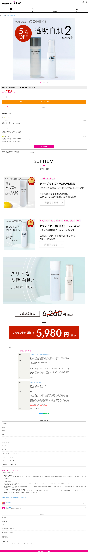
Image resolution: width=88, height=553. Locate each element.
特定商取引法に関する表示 (7, 532)
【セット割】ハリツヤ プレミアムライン (10, 453)
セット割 (3, 15)
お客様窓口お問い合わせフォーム (6, 537)
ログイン (4, 517)
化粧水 (3, 427)
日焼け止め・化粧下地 (6, 442)
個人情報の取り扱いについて (8, 528)
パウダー (4, 449)
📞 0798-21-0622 (5, 541)
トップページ (2, 13)
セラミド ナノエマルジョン (35, 382)
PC (49, 551)
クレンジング (5, 423)
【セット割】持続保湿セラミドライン (10, 457)
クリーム (4, 438)
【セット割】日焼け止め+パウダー (9, 464)
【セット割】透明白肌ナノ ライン (12, 15)
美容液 (3, 430)
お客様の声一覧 (44, 146)
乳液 (3, 434)
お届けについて (5, 524)
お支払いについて (5, 521)
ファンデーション (5, 445)
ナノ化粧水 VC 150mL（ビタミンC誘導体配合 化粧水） (40, 354)
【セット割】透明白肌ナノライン (9, 460)
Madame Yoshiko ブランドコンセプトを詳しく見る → (14, 497)
